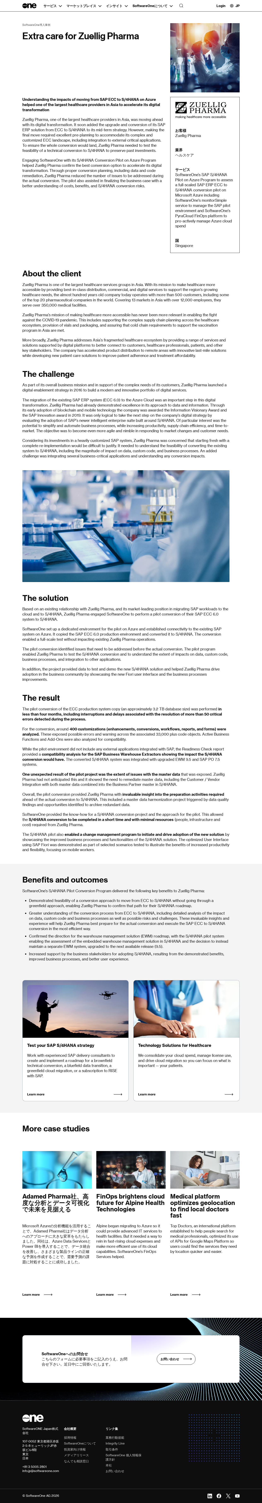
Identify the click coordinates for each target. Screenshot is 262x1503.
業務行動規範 (115, 1437)
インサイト (114, 6)
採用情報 (70, 1437)
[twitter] (228, 1495)
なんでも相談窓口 (76, 1461)
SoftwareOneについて (150, 6)
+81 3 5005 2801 (34, 1466)
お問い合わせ (170, 1359)
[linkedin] (210, 1495)
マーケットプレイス (81, 6)
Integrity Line (115, 1443)
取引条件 (112, 1449)
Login (221, 6)
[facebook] (219, 1495)
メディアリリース (76, 1455)
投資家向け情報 (75, 1449)
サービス (50, 6)
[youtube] (237, 1495)
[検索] (180, 6)
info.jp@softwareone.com (40, 1471)
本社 (109, 1465)
